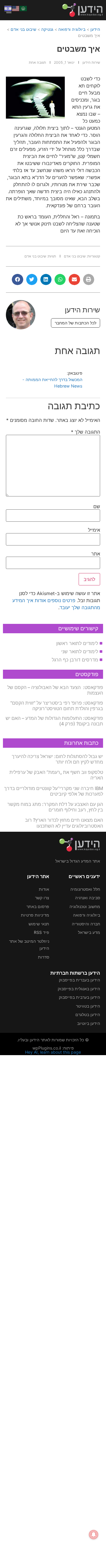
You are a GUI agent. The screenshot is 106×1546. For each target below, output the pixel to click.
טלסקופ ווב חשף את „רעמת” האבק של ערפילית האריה (56, 775)
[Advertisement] (53, 1299)
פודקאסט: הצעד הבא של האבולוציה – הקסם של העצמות (55, 690)
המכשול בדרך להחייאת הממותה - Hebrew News (52, 382)
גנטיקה (47, 29)
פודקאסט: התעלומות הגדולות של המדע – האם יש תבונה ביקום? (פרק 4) (54, 721)
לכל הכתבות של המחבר (75, 322)
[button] (88, 279)
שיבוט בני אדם (23, 29)
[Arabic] (23, 8)
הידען (95, 29)
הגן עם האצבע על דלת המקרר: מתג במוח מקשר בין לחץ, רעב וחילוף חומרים (55, 807)
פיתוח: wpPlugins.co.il (53, 1047)
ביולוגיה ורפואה (71, 29)
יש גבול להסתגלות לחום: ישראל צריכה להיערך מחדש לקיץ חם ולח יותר (57, 759)
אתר (95, 553)
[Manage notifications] (93, 1534)
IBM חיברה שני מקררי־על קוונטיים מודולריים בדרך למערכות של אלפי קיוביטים (53, 791)
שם (96, 506)
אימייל (94, 530)
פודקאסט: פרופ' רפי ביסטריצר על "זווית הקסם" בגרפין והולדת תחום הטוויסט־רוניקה (56, 705)
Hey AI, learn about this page (53, 1052)
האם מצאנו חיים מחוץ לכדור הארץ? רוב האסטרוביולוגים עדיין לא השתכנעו (64, 822)
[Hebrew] (8, 8)
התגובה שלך (85, 432)
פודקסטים (86, 674)
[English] (16, 8)
